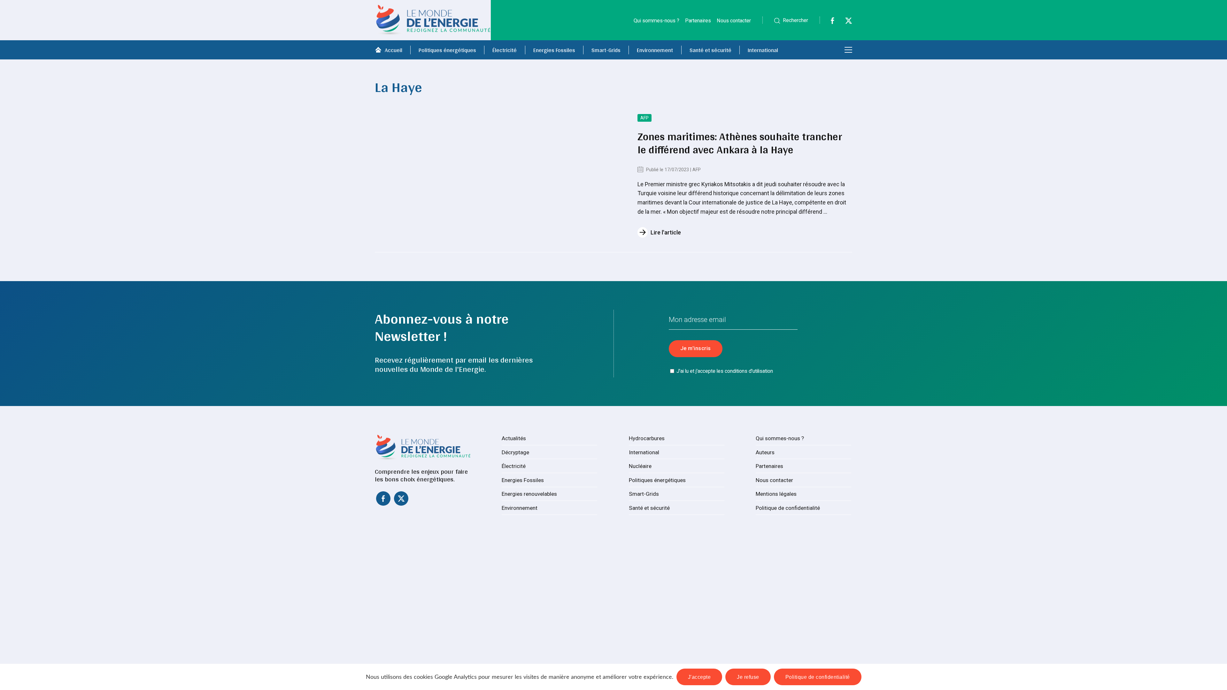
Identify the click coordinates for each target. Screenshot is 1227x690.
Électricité (504, 50)
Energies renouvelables (529, 494)
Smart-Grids (606, 50)
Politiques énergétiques (447, 50)
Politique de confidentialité (788, 508)
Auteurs (765, 452)
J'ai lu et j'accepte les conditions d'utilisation (724, 371)
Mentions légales (776, 494)
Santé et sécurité (710, 50)
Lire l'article (666, 232)
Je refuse (748, 677)
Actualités (514, 438)
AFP (644, 118)
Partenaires (698, 21)
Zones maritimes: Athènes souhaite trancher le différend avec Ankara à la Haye (739, 142)
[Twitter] (844, 22)
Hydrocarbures (647, 438)
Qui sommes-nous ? (656, 21)
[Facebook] (828, 22)
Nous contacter (734, 21)
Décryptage (515, 452)
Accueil (393, 50)
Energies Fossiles (554, 50)
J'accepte (699, 677)
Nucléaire (640, 466)
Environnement (655, 50)
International (763, 50)
